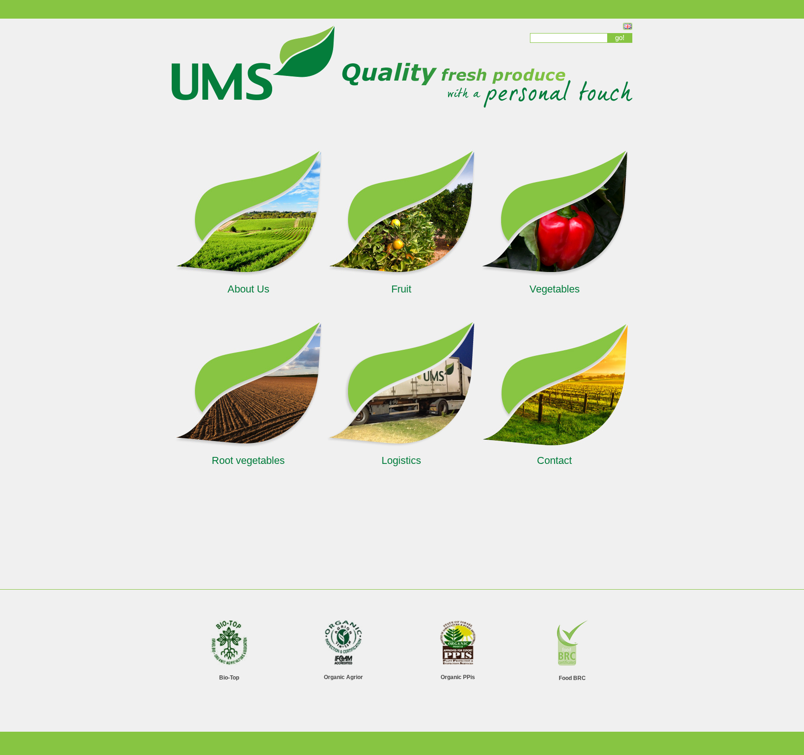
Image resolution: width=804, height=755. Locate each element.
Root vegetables (248, 460)
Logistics (401, 460)
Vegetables (554, 289)
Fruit (401, 289)
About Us (248, 289)
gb (628, 26)
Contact (554, 460)
